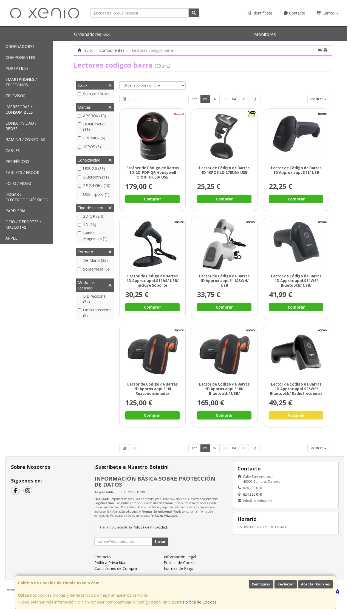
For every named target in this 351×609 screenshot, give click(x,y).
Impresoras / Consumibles (19, 109)
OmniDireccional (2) (97, 312)
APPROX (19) (94, 115)
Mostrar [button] (317, 99)
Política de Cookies (200, 602)
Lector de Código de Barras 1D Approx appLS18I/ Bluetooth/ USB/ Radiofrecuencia (224, 391)
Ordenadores (20, 46)
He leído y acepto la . (134, 527)
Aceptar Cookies (315, 584)
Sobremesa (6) (96, 269)
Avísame (296, 415)
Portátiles (17, 68)
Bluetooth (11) (96, 177)
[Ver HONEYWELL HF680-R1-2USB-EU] (152, 136)
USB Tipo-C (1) (96, 194)
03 (224, 99)
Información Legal (180, 556)
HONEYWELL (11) (94, 126)
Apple (11, 238)
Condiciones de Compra (115, 568)
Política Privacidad (110, 562)
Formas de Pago (178, 568)
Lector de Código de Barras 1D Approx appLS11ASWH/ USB (224, 281)
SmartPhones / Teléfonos (21, 82)
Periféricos (17, 161)
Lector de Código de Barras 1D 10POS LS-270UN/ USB (224, 170)
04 (234, 99)
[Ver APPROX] (152, 352)
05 (243, 99)
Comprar (152, 199)
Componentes (20, 57)
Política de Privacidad (164, 516)
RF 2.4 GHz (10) (97, 185)
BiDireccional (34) (94, 299)
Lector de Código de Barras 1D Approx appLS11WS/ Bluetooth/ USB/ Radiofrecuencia (296, 283)
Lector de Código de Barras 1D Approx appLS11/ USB (296, 170)
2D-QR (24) (93, 216)
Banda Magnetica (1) (95, 235)
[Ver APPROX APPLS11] (296, 136)
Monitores (265, 34)
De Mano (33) (95, 260)
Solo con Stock (96, 93)
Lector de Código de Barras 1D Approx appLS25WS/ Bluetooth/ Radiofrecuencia (296, 389)
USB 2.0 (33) (94, 168)
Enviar (160, 541)
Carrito (328, 13)
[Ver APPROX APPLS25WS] (296, 352)
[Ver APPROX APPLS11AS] (152, 244)
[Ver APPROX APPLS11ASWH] (224, 244)
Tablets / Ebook (22, 172)
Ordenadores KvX (92, 34)
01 (205, 99)
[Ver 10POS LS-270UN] (224, 136)
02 (215, 99)
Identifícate (261, 13)
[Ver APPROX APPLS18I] (224, 352)
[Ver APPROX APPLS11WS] (296, 244)
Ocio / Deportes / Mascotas (23, 224)
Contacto (296, 13)
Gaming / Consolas (25, 139)
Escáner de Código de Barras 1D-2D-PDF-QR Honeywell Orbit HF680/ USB (152, 172)
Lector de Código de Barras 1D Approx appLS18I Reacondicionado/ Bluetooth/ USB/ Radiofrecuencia (152, 394)
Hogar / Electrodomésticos (26, 197)
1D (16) (89, 224)
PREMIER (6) (94, 137)
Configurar (261, 584)
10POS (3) (92, 146)
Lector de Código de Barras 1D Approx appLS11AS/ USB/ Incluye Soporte (152, 281)
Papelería (15, 210)
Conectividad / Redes (20, 125)
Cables (12, 150)
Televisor (15, 95)
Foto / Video (18, 183)
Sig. (254, 99)
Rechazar (286, 584)
